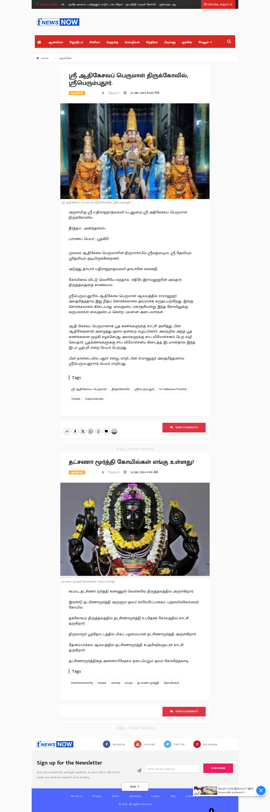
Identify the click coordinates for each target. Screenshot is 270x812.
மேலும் (203, 42)
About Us (76, 796)
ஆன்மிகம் (55, 42)
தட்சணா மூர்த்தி (148, 682)
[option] (104, 4)
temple (102, 682)
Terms (115, 796)
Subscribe (218, 768)
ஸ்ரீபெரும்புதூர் (144, 389)
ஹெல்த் (112, 42)
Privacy (97, 796)
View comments (185, 427)
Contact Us (192, 796)
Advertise (135, 796)
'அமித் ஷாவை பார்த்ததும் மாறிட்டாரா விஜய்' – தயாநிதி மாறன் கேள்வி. (102, 4)
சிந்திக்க (152, 42)
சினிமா (94, 42)
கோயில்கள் (171, 682)
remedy (115, 682)
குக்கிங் (187, 42)
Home (44, 58)
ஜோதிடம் (76, 42)
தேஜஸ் (112, 93)
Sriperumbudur (94, 398)
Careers (156, 796)
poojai (129, 682)
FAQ (173, 796)
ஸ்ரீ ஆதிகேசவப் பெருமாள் (89, 389)
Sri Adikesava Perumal (172, 389)
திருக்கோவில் (121, 389)
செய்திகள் (132, 42)
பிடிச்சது (170, 42)
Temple (75, 398)
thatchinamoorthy (82, 682)
